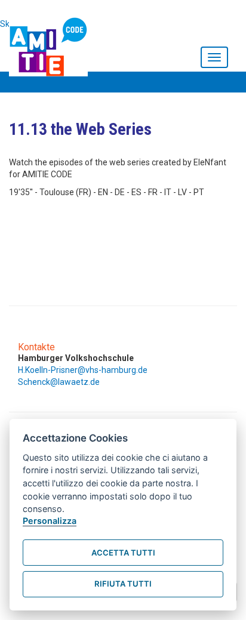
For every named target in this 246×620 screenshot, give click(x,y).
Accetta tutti (123, 552)
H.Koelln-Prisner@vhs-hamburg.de (82, 370)
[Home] (51, 44)
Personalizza (49, 521)
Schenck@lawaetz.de (59, 382)
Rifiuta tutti (123, 583)
